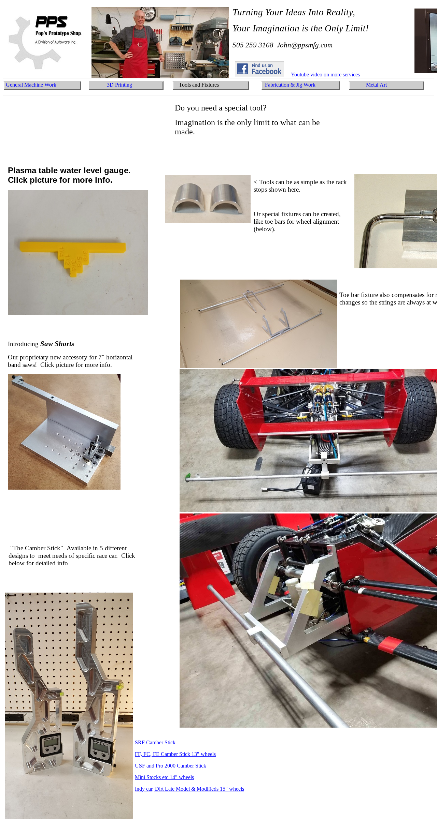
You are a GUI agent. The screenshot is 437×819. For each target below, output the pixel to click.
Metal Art (376, 85)
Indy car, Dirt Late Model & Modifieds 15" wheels (189, 789)
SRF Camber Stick (155, 742)
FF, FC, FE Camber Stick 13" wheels (175, 754)
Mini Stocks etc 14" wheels (164, 777)
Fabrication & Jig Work (291, 85)
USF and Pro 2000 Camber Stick (170, 766)
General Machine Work (31, 85)
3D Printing (116, 85)
